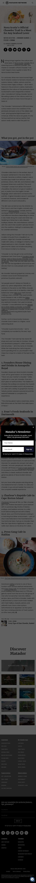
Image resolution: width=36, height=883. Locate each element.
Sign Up (29, 449)
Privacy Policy (29, 454)
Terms (20, 454)
